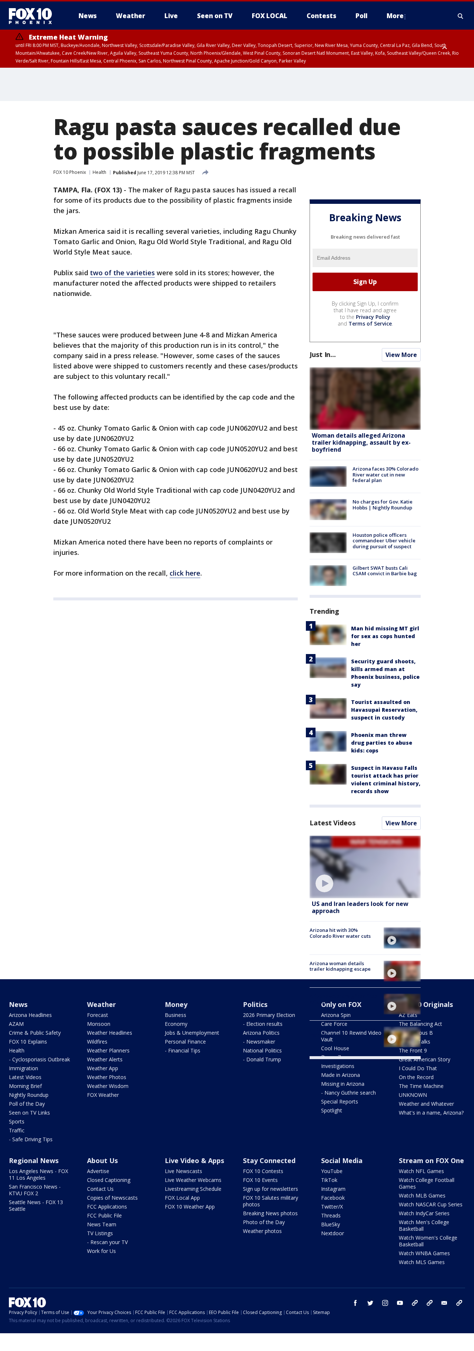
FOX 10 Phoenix (69, 172)
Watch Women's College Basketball (428, 1241)
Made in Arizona (340, 1074)
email (444, 1303)
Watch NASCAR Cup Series (431, 1204)
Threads (331, 1215)
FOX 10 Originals (426, 1004)
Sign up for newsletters (270, 1188)
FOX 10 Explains (28, 1041)
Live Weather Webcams (193, 1179)
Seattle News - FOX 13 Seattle (36, 1205)
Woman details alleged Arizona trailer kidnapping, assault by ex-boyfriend (361, 442)
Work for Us (101, 1250)
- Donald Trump (262, 1059)
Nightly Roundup (29, 1094)
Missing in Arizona (342, 1083)
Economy (176, 1023)
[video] (365, 867)
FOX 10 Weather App (190, 1206)
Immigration (23, 1068)
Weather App (102, 1068)
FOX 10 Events (260, 1179)
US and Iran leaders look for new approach (360, 907)
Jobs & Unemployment (192, 1032)
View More (401, 355)
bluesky (429, 1303)
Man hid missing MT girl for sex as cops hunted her (385, 636)
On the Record (416, 1077)
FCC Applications (107, 1206)
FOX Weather (103, 1094)
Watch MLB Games (422, 1195)
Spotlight (331, 1110)
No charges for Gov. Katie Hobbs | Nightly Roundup (383, 504)
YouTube (332, 1171)
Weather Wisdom (107, 1085)
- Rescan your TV (107, 1242)
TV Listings (100, 1233)
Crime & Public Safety (35, 1032)
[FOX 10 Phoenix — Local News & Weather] (33, 16)
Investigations (337, 1065)
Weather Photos (106, 1077)
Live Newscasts (183, 1171)
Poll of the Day (27, 1103)
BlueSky (330, 1224)
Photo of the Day (264, 1222)
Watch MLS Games (422, 1262)
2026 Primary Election (269, 1014)
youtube (400, 1303)
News (18, 1004)
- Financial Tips (182, 1050)
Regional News (34, 1160)
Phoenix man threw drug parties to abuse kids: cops (381, 742)
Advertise (98, 1171)
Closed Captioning (108, 1179)
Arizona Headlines (30, 1014)
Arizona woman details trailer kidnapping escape (340, 966)
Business (175, 1014)
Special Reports (339, 1101)
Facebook (333, 1197)
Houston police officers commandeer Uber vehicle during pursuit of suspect (384, 541)
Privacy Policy (373, 316)
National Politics (262, 1050)
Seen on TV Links (29, 1112)
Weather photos (262, 1230)
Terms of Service (370, 323)
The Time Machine (421, 1085)
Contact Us (100, 1188)
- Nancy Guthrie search (348, 1092)
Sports (16, 1121)
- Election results (263, 1023)
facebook (355, 1303)
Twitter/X (332, 1206)
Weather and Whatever (426, 1103)
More (395, 15)
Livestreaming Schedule (193, 1188)
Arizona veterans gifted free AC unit (343, 999)
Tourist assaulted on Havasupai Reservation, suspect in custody (384, 709)
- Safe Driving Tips (31, 1139)
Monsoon (98, 1023)
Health (99, 172)
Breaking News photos (270, 1213)
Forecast (97, 1014)
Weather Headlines (109, 1032)
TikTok (329, 1179)
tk (415, 1303)
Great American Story (424, 1059)
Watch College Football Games (426, 1183)
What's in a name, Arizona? (431, 1112)
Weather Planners (108, 1050)
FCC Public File (104, 1215)
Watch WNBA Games (424, 1253)
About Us (102, 1160)
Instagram (333, 1188)
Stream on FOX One (431, 1160)
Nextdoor (332, 1233)
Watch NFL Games (421, 1171)
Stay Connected (269, 1160)
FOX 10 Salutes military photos (270, 1201)
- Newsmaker (259, 1041)
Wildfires (97, 1041)
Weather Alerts (105, 1059)
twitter (370, 1303)
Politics (255, 1004)
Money (176, 1004)
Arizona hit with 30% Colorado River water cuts (340, 933)
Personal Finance (185, 1041)
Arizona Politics (261, 1032)
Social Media (342, 1160)
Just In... (323, 354)
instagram (385, 1303)
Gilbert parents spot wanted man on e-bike (343, 1032)
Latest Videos (333, 822)
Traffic (16, 1130)
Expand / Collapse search (460, 15)
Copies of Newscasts (112, 1197)
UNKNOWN (413, 1094)
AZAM (16, 1023)
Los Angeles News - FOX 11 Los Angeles (38, 1174)
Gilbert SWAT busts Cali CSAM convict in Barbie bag (385, 571)
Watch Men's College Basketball (424, 1225)
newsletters (459, 1303)
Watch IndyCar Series (424, 1213)
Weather (101, 1004)
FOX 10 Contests (263, 1171)
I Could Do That (418, 1068)
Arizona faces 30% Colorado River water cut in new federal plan (385, 474)
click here (185, 573)
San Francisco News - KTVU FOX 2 (35, 1190)
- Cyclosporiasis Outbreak (39, 1059)
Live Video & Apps (194, 1160)
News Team (101, 1224)
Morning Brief (25, 1085)
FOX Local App (182, 1197)
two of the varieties (122, 272)
